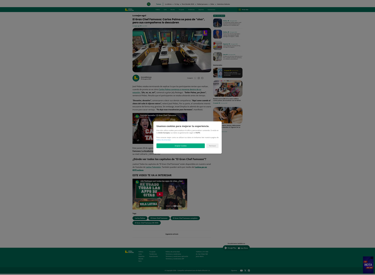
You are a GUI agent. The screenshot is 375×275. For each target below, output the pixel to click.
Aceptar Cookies (181, 146)
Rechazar (212, 146)
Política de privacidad (163, 140)
